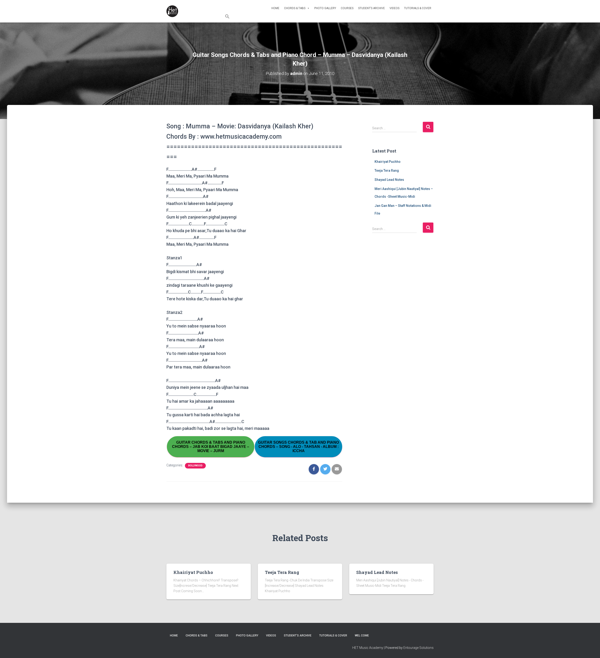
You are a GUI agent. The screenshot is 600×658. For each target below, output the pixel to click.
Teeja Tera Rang (387, 170)
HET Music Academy (367, 648)
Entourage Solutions (418, 648)
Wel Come (362, 635)
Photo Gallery (325, 8)
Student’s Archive (371, 8)
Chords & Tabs (294, 8)
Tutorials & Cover (417, 8)
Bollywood (195, 465)
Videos (394, 8)
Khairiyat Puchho (388, 162)
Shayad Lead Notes (389, 180)
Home (275, 8)
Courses (347, 8)
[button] (329, 17)
